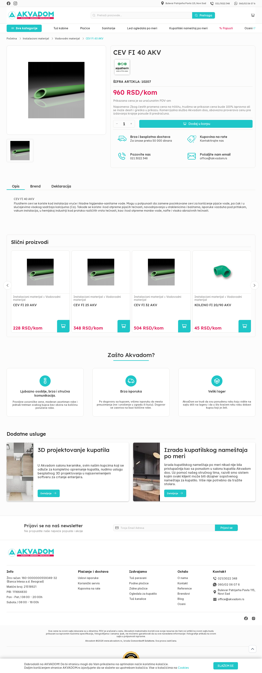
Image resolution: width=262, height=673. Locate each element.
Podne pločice (139, 583)
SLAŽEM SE (226, 665)
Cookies (183, 667)
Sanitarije (108, 28)
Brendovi (184, 593)
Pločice (85, 28)
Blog (181, 599)
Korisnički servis (89, 583)
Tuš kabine (60, 28)
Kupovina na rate (89, 588)
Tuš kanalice (137, 599)
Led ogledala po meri (142, 28)
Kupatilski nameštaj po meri (188, 28)
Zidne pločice (138, 588)
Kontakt (183, 583)
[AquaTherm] (183, 67)
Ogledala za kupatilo (143, 593)
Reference (185, 588)
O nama (183, 578)
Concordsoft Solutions (142, 640)
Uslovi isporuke (88, 578)
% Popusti (226, 28)
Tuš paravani (138, 578)
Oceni (182, 604)
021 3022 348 (139, 158)
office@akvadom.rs (213, 158)
